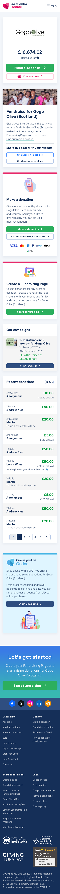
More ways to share (32, 161)
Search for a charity (43, 727)
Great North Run (11, 799)
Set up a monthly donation (28, 236)
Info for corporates (12, 732)
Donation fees (40, 779)
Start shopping (28, 603)
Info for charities (11, 727)
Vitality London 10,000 (14, 804)
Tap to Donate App (12, 748)
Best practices (40, 785)
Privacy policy (40, 801)
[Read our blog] (48, 705)
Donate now (31, 76)
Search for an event (13, 785)
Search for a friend (42, 732)
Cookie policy (39, 806)
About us (7, 721)
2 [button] (24, 537)
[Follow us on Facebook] (12, 705)
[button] (37, 57)
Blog (5, 737)
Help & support (10, 759)
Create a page (10, 779)
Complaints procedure (44, 790)
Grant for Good (10, 753)
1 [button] (20, 537)
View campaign (28, 365)
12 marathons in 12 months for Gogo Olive (35, 341)
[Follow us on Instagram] (30, 705)
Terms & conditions (43, 795)
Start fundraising (28, 311)
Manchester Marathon (14, 827)
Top (51, 382)
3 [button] (29, 537)
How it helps (9, 743)
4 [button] (35, 537)
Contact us (8, 764)
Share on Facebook (32, 154)
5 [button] (40, 537)
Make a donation (28, 229)
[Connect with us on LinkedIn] (39, 705)
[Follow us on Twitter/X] (21, 705)
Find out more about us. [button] (20, 139)
